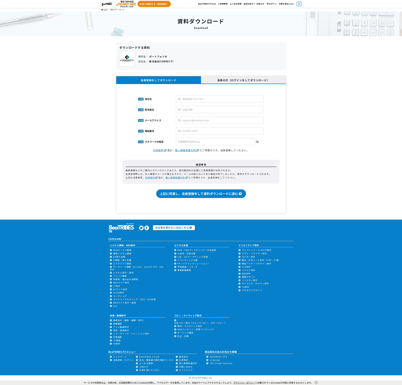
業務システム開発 (122, 253)
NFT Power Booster (221, 363)
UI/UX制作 (118, 292)
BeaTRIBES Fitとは (207, 3)
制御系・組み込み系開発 (125, 279)
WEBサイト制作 (121, 282)
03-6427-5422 (127, 4)
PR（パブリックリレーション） (193, 263)
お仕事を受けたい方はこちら (172, 227)
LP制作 (116, 285)
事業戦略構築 (184, 270)
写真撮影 (117, 337)
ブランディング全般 (187, 260)
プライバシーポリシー (244, 382)
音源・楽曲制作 (121, 330)
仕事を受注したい (286, 3)
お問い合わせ (186, 366)
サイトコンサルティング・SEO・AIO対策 (134, 299)
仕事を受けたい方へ (149, 370)
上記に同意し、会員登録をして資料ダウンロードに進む (199, 193)
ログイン (273, 3)
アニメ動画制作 (121, 326)
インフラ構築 (120, 275)
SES (115, 305)
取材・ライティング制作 (189, 326)
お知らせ (260, 3)
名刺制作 (246, 273)
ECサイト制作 (120, 289)
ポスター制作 (248, 256)
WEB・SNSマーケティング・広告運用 (196, 249)
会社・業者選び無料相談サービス (156, 359)
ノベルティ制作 (250, 280)
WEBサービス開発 (122, 249)
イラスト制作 (248, 270)
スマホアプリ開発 (122, 263)
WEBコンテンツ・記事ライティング (195, 329)
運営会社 (183, 356)
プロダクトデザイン (252, 290)
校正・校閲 (183, 336)
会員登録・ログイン (123, 359)
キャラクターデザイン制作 (255, 283)
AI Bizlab (215, 359)
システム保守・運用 (123, 272)
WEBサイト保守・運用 (124, 302)
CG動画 (117, 340)
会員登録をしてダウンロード (159, 80)
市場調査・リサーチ (187, 266)
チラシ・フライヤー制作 (254, 253)
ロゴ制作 (246, 266)
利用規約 (158, 150)
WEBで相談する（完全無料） (154, 3)
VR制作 (117, 343)
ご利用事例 (223, 3)
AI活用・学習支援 (186, 253)
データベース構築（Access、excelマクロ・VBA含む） (137, 268)
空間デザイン (248, 276)
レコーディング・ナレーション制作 (131, 333)
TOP (105, 9)
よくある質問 (235, 3)
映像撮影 (117, 323)
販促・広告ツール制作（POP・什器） (261, 260)
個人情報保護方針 (185, 150)
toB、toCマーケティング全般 (192, 256)
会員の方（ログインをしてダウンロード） (243, 80)
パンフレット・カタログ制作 (257, 249)
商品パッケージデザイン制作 (257, 263)
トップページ (120, 356)
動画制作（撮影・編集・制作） (129, 320)
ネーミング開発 (185, 332)
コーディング (120, 296)
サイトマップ (186, 370)
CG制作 (246, 286)
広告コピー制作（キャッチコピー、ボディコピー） (200, 322)
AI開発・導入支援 (122, 260)
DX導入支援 (119, 256)
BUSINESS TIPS (218, 356)
